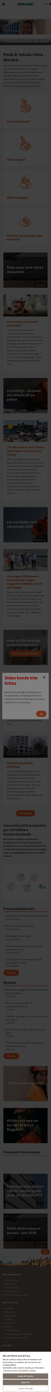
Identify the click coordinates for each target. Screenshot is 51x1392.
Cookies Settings (25, 1388)
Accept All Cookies (25, 1376)
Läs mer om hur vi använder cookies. (20, 1370)
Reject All (25, 1382)
